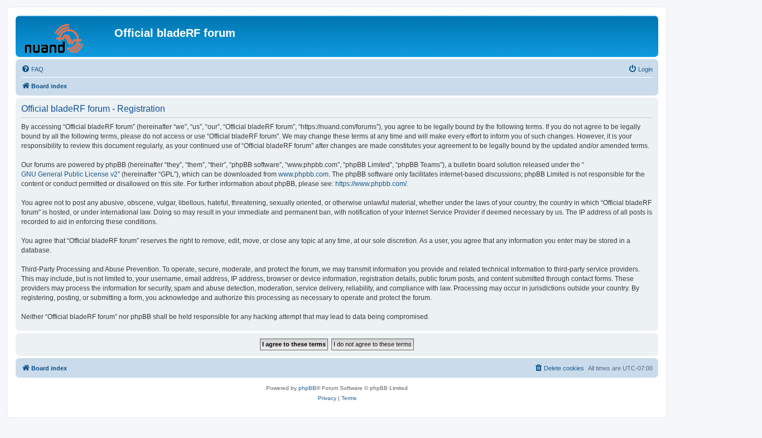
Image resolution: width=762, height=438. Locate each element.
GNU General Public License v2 (69, 174)
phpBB (307, 388)
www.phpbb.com (303, 174)
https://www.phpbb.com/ (371, 184)
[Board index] (66, 36)
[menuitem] (32, 69)
